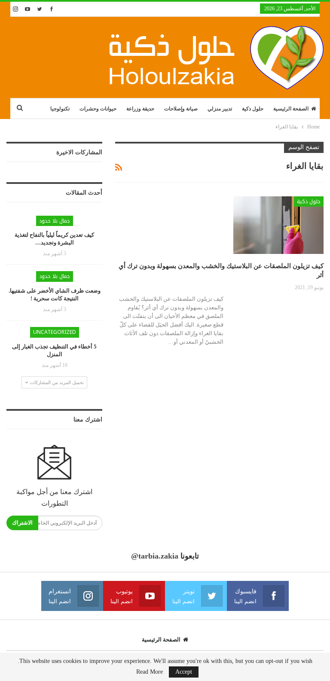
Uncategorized (54, 332)
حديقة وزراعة (140, 109)
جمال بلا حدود (54, 221)
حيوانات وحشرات (97, 109)
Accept (183, 672)
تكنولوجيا (60, 109)
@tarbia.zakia (154, 556)
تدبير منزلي (220, 109)
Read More (149, 672)
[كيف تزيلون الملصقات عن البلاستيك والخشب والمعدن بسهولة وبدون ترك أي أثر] (278, 225)
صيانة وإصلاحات (181, 109)
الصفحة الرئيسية (291, 109)
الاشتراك (22, 522)
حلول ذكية (252, 109)
